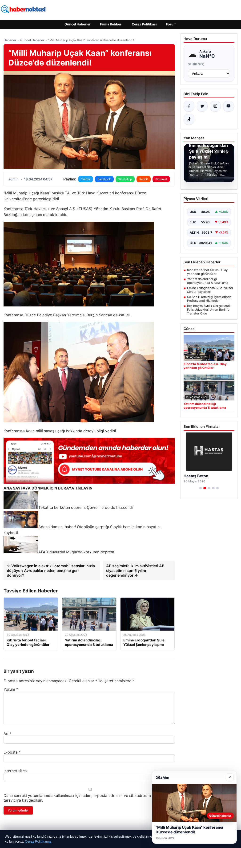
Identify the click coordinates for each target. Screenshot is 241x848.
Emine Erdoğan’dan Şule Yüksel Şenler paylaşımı (210, 290)
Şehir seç (196, 64)
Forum (171, 24)
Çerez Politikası (144, 24)
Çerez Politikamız (38, 841)
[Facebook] (189, 106)
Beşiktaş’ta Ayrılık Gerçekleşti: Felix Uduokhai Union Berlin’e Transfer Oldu (209, 309)
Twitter (85, 179)
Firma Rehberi (111, 24)
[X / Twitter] (202, 106)
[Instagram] (215, 106)
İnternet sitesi (16, 770)
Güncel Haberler (77, 24)
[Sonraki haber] (227, 152)
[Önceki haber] (217, 152)
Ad (8, 733)
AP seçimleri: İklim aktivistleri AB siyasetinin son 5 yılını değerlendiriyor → (135, 570)
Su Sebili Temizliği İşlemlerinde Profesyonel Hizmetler (209, 298)
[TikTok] (189, 119)
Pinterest (161, 179)
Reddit (143, 179)
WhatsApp (125, 179)
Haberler (10, 40)
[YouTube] (228, 106)
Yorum (11, 689)
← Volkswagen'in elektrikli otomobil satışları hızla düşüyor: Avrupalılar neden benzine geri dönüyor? (51, 570)
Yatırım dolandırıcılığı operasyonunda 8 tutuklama (207, 281)
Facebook (104, 179)
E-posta (12, 752)
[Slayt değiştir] (200, 488)
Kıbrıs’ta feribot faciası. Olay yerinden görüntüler (207, 272)
